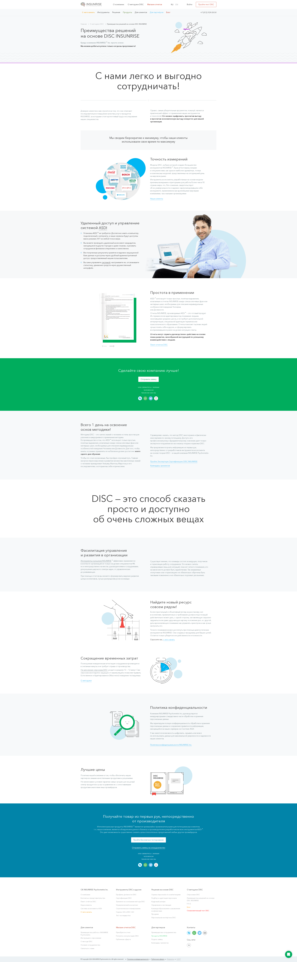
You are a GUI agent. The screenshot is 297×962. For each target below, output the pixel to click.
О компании (118, 4)
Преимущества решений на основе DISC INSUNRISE (200, 899)
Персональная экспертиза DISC (163, 918)
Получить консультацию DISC (127, 936)
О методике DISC (136, 4)
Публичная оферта (123, 939)
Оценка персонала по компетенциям (166, 895)
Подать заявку (157, 939)
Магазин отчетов (154, 4)
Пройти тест (206, 4)
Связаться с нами (87, 948)
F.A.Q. (189, 904)
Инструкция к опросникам (91, 938)
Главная (84, 24)
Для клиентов (141, 12)
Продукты (127, 12)
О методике (86, 680)
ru (172, 4)
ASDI (103, 227)
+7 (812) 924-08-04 (208, 12)
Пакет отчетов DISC (159, 344)
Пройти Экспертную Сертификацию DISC (173, 461)
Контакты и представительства (93, 898)
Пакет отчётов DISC (88, 902)
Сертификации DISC (124, 898)
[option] (117, 317)
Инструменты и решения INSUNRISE (96, 561)
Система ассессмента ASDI (91, 908)
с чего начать (169, 639)
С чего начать (88, 12)
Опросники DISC (193, 895)
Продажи (155, 914)
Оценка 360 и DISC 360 (125, 912)
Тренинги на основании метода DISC (130, 902)
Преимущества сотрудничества (163, 932)
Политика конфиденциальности (138, 959)
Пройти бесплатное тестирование (148, 840)
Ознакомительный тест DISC (198, 911)
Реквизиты (170, 959)
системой (106, 262)
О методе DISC (86, 941)
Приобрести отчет (123, 932)
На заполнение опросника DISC (94, 670)
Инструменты (103, 12)
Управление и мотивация (161, 905)
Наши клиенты (156, 198)
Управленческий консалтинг (127, 905)
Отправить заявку (149, 379)
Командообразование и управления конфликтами (165, 909)
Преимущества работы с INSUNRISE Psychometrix (94, 933)
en (176, 4)
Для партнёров (156, 12)
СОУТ (179, 959)
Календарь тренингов (160, 465)
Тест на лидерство (123, 915)
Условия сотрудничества (90, 945)
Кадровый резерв (158, 902)
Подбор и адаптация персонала (164, 898)
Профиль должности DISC (126, 895)
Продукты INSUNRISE (159, 936)
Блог (168, 12)
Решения (116, 12)
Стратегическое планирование (128, 908)
